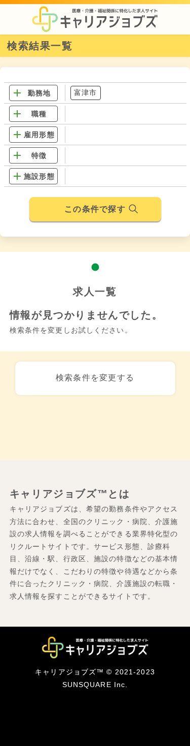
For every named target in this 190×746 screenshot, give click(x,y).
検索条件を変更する (95, 377)
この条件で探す (95, 209)
